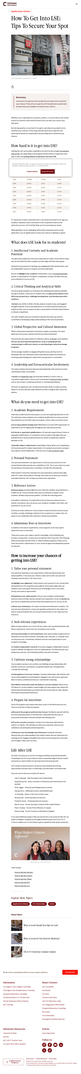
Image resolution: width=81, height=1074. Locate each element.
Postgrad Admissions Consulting (54, 1008)
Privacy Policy (53, 1058)
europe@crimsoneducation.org (53, 1019)
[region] (40, 168)
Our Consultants (48, 987)
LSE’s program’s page (55, 451)
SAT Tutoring (8, 1005)
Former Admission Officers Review (15, 1001)
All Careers (46, 1012)
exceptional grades (60, 274)
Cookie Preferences (41, 1058)
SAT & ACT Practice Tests (12, 1040)
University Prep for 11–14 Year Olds (16, 997)
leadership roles (27, 376)
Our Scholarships (48, 1015)
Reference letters (17, 490)
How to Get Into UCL (22, 886)
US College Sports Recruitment (53, 1005)
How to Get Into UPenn (23, 879)
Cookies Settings (32, 171)
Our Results (46, 990)
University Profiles (10, 1033)
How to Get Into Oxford (23, 876)
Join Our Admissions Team (51, 1001)
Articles (6, 1037)
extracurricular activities (59, 379)
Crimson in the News (49, 997)
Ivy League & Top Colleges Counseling (16, 987)
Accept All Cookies (48, 171)
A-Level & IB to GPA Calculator (14, 1044)
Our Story (45, 994)
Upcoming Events (48, 1033)
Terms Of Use (30, 1058)
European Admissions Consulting (15, 994)
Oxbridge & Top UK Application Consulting (18, 990)
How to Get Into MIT (22, 882)
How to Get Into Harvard (24, 872)
